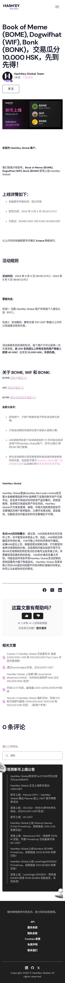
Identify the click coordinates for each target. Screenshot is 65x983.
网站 (13, 378)
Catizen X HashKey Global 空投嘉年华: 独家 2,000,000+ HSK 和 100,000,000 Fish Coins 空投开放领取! (34, 657)
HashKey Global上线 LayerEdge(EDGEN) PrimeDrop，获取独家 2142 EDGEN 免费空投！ (33, 865)
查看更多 (12, 885)
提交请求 (41, 628)
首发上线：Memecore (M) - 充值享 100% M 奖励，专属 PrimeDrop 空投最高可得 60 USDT (33, 839)
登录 (7, 746)
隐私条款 (32, 933)
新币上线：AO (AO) (21, 817)
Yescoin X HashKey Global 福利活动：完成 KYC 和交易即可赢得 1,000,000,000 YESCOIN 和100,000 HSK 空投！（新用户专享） (33, 701)
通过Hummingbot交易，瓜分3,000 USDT (30, 667)
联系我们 (32, 950)
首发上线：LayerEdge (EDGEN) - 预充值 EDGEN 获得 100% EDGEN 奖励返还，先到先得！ (33, 878)
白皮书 (21, 397)
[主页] (12, 6)
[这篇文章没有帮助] (38, 616)
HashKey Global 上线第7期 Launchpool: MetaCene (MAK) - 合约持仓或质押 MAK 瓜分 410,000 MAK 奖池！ (33, 678)
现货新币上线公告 (21, 769)
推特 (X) (22, 378)
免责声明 (32, 944)
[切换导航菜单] (57, 7)
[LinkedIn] (60, 590)
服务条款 (32, 927)
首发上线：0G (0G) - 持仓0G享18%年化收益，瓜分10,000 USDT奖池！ (33, 809)
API (33, 921)
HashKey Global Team (29, 74)
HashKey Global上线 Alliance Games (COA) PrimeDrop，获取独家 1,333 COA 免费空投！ (32, 826)
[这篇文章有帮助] (27, 616)
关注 (11, 89)
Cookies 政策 (32, 939)
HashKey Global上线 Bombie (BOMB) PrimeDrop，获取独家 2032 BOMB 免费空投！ (33, 852)
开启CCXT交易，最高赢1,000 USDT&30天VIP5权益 (34, 689)
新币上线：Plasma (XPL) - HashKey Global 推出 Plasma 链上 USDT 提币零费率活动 (33, 798)
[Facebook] (44, 590)
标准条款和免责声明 (47, 463)
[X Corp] (52, 590)
